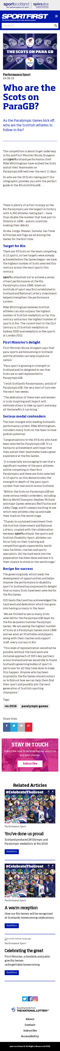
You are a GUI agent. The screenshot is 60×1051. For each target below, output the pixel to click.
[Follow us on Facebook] (30, 999)
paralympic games (35, 706)
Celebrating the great (24, 951)
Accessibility (30, 1036)
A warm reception (21, 908)
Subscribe (30, 764)
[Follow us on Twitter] (24, 999)
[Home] (27, 17)
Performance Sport (16, 75)
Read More (12, 852)
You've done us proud (24, 834)
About (30, 1019)
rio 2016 (11, 706)
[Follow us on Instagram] (35, 999)
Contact (30, 1025)
